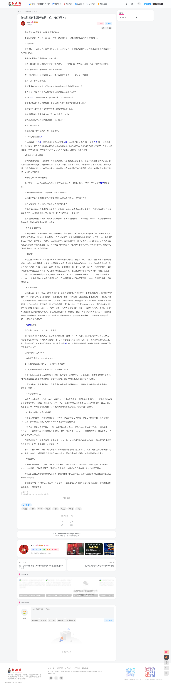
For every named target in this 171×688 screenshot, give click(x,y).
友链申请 (51, 668)
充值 (95, 142)
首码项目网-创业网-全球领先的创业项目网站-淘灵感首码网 (78, 671)
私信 (109, 23)
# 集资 (71, 509)
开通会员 (158, 4)
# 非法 (55, 509)
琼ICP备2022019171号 (12, 682)
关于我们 (77, 668)
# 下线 (40, 509)
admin (29, 22)
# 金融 (63, 509)
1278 (39, 549)
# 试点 (48, 509)
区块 (29, 324)
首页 (21, 11)
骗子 (102, 183)
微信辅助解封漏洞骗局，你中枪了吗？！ (44, 17)
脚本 (65, 142)
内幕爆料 (28, 11)
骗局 (40, 136)
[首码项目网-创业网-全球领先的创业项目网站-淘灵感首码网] (15, 670)
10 (49, 549)
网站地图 (85, 668)
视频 (39, 142)
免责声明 (60, 668)
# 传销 (32, 509)
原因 (32, 97)
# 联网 (25, 509)
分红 (66, 343)
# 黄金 (78, 509)
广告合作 (68, 668)
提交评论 (109, 620)
